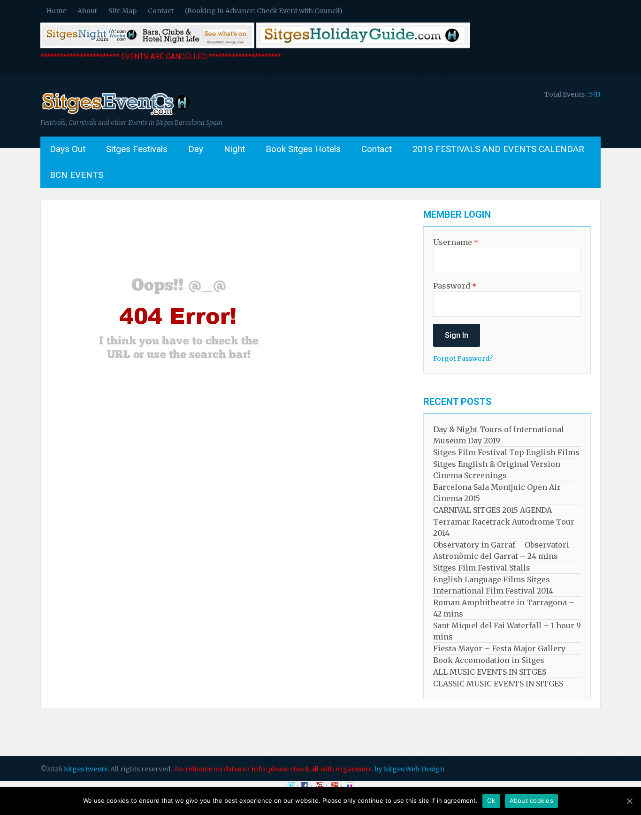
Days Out (67, 149)
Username (455, 242)
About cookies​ (531, 800)
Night (234, 149)
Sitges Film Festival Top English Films (506, 452)
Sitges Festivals (137, 149)
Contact (161, 11)
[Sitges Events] (115, 115)
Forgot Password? (463, 358)
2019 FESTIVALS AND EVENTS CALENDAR (498, 149)
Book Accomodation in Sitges (488, 660)
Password (454, 285)
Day (195, 149)
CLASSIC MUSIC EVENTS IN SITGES (498, 683)
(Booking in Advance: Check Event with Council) (264, 11)
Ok (491, 800)
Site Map (122, 11)
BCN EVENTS (76, 174)
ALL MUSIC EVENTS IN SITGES (489, 672)
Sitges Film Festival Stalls (481, 567)
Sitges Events (85, 769)
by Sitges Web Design (409, 769)
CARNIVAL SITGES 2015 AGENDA (492, 510)
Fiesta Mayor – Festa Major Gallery (499, 648)
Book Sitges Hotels (303, 149)
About (87, 11)
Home (56, 11)
